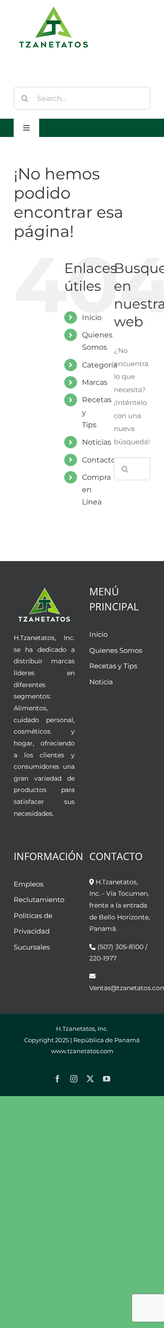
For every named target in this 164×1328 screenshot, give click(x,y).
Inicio (92, 317)
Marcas (95, 382)
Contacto (99, 460)
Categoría (99, 365)
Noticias (96, 442)
